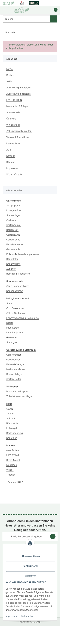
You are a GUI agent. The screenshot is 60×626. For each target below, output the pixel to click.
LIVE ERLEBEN (14, 99)
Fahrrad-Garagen (15, 364)
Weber (9, 469)
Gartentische (13, 239)
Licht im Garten (14, 332)
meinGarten (12, 450)
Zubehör (11, 268)
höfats (9, 322)
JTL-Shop (35, 621)
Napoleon (11, 464)
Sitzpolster (12, 259)
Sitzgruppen (13, 205)
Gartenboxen (13, 359)
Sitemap (10, 162)
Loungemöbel (13, 210)
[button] (44, 11)
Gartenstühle (13, 234)
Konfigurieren (30, 565)
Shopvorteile (13, 112)
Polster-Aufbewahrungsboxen (22, 254)
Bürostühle (12, 423)
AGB (8, 149)
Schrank (10, 418)
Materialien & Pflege (17, 106)
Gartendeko (12, 337)
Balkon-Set (12, 229)
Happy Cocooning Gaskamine (22, 317)
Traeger (10, 474)
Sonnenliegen (13, 215)
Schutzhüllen (13, 263)
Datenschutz (28, 616)
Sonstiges (11, 342)
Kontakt (10, 75)
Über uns (11, 118)
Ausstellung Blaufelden (18, 87)
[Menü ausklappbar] (5, 10)
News (9, 68)
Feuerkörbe (12, 327)
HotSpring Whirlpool (17, 391)
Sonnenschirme (14, 290)
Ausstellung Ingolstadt (18, 93)
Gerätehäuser (13, 354)
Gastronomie (13, 249)
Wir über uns (13, 124)
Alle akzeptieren (31, 556)
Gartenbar (11, 220)
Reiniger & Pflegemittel (18, 273)
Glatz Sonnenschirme (17, 286)
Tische (10, 413)
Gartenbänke (13, 224)
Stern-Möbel (13, 460)
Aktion (9, 81)
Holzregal (11, 428)
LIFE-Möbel (12, 455)
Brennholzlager (14, 374)
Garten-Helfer (13, 379)
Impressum (12, 616)
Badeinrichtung (14, 433)
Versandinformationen (18, 137)
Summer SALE (15, 482)
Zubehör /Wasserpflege (19, 396)
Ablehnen (30, 575)
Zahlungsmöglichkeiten (19, 131)
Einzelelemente (14, 244)
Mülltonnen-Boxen (16, 369)
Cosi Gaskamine (15, 308)
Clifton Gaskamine (16, 313)
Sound (9, 303)
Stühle (9, 408)
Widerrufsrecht (14, 174)
